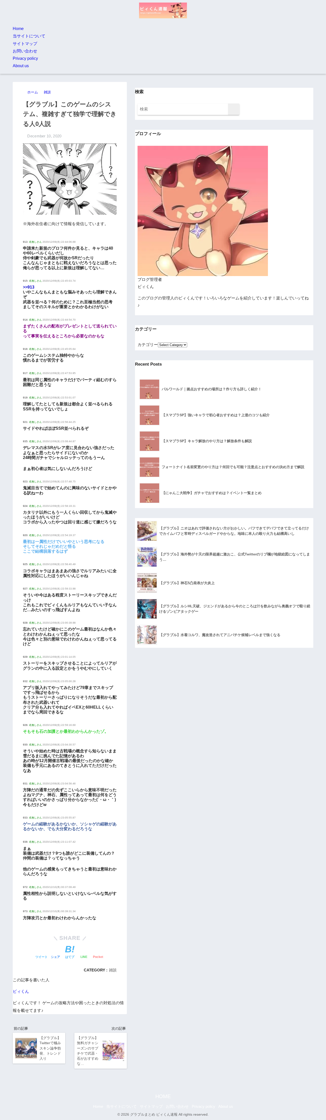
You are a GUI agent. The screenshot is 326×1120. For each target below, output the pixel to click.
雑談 (113, 970)
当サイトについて (29, 36)
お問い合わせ (25, 51)
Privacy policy (25, 58)
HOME (163, 1096)
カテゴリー (148, 344)
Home (18, 28)
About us (21, 66)
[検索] (233, 109)
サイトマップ (25, 43)
